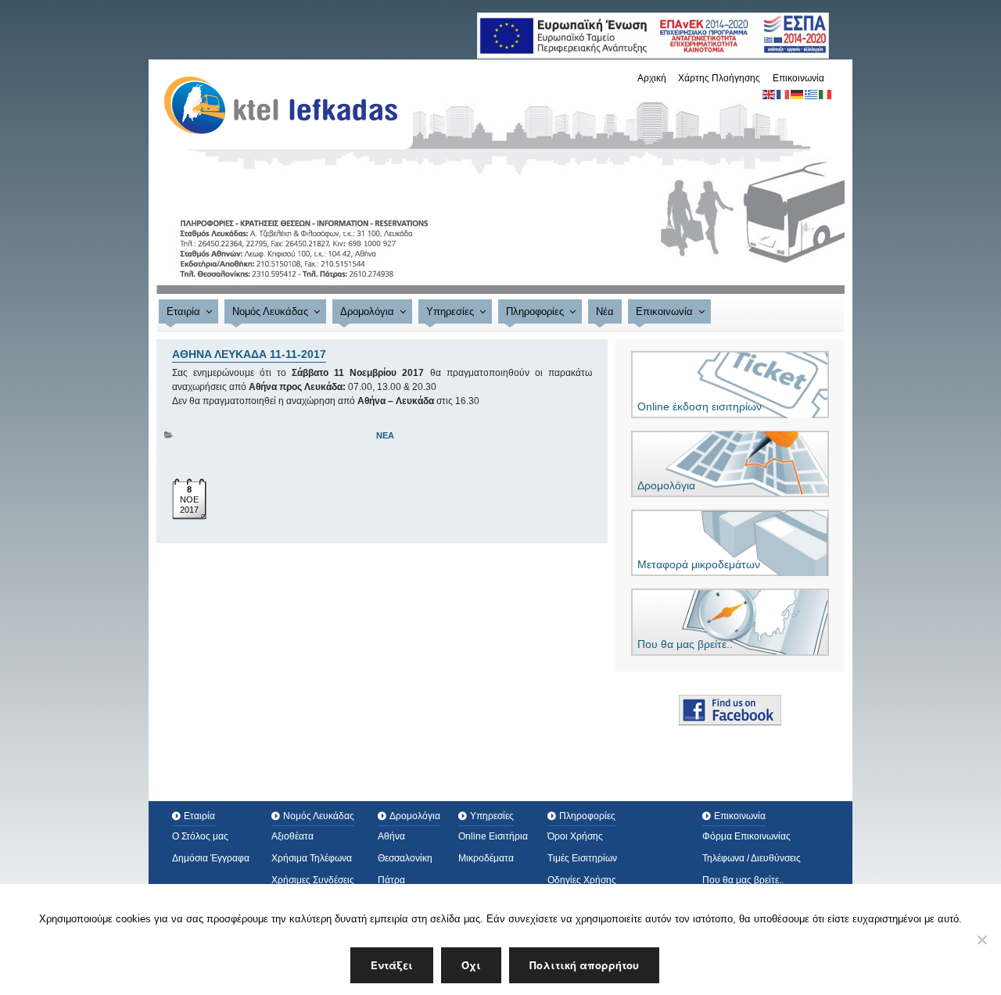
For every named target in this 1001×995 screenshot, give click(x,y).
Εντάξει (392, 964)
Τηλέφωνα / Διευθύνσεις (751, 858)
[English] (769, 94)
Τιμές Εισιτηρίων (582, 858)
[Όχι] (981, 939)
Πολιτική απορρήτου (584, 964)
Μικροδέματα (486, 858)
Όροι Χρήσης (575, 836)
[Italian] (826, 94)
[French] (784, 94)
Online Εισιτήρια (493, 836)
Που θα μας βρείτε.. (685, 644)
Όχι (471, 964)
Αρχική (651, 78)
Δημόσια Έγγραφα (210, 858)
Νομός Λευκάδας (270, 311)
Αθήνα (391, 836)
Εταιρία (183, 311)
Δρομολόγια (367, 311)
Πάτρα (391, 880)
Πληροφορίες (535, 311)
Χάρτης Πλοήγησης (719, 78)
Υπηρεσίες (450, 311)
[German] (798, 94)
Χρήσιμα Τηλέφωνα (311, 858)
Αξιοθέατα (292, 836)
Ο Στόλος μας (200, 836)
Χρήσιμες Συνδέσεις (312, 880)
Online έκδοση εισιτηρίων (699, 406)
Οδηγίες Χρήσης (581, 880)
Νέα (605, 311)
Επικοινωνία (798, 78)
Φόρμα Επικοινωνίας (746, 836)
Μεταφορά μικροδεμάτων (698, 564)
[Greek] (812, 94)
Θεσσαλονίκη (405, 858)
